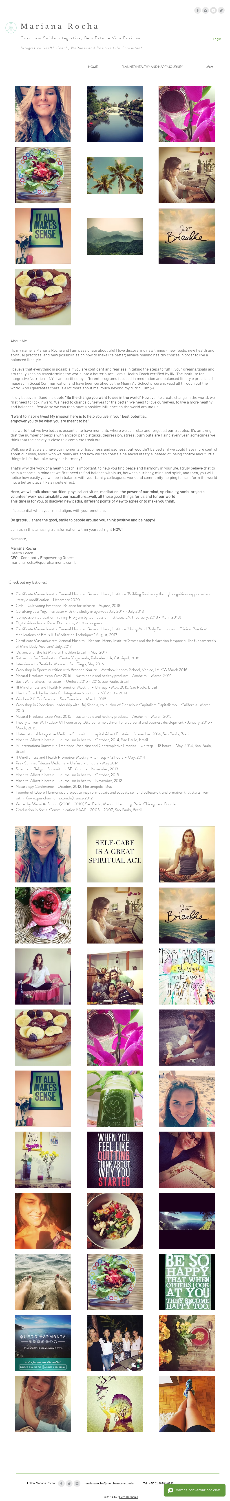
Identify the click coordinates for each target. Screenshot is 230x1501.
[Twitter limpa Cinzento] (221, 10)
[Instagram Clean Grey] (77, 1483)
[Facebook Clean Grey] (61, 1483)
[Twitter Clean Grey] (69, 1483)
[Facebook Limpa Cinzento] (197, 10)
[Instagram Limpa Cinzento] (205, 10)
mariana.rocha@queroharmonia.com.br (44, 562)
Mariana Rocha (62, 26)
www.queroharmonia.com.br (50, 798)
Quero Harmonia (128, 1497)
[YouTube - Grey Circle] (213, 10)
